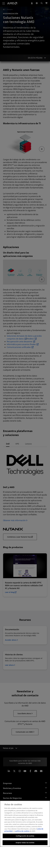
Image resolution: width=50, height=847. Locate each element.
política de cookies (22, 831)
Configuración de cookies (25, 836)
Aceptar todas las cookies (25, 842)
